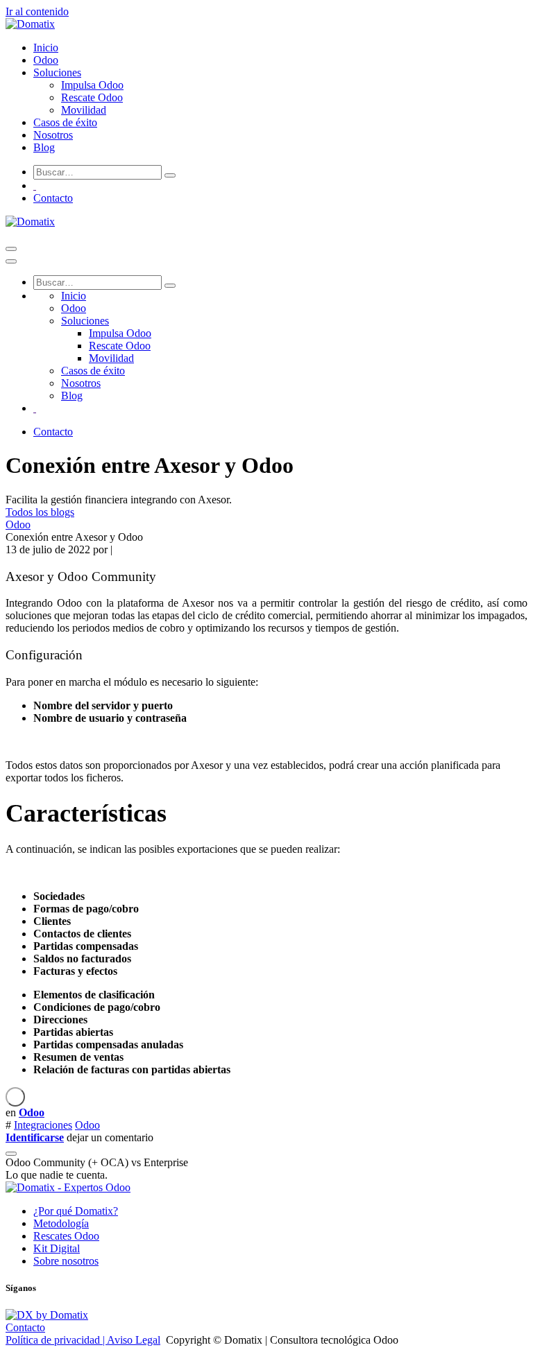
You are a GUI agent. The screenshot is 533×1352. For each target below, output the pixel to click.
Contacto (53, 198)
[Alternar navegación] (11, 249)
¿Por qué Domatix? (75, 1211)
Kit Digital (56, 1248)
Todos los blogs (40, 512)
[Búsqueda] (170, 175)
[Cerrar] (11, 261)
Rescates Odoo (66, 1236)
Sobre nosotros (66, 1261)
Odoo (18, 524)
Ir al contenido (37, 11)
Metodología (61, 1223)
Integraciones (43, 1125)
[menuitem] (45, 47)
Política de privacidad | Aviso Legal (83, 1340)
